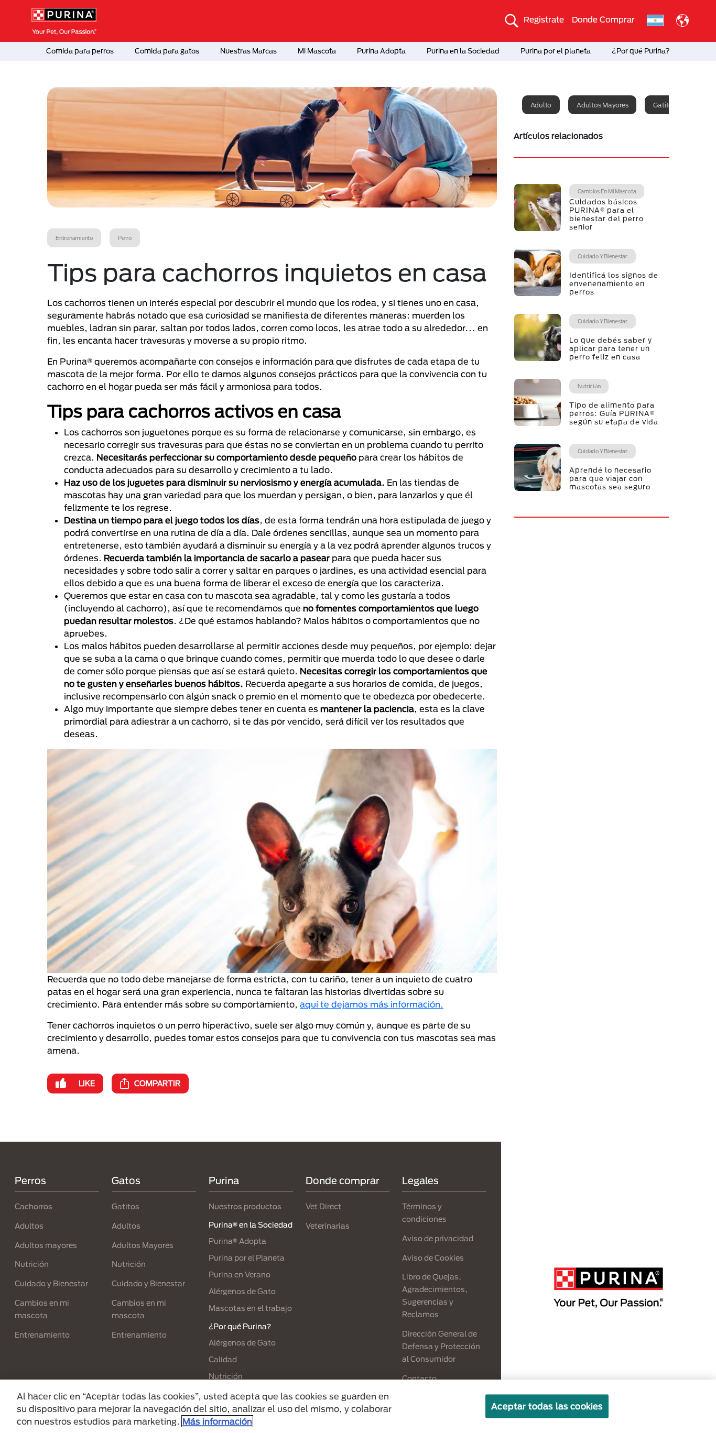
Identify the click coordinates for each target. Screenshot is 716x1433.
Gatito (662, 104)
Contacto (419, 1378)
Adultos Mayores (142, 1245)
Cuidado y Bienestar (51, 1283)
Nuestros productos (245, 1206)
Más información (217, 1421)
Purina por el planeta (555, 51)
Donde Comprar (603, 19)
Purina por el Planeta (247, 1257)
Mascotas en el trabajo (250, 1308)
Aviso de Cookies (433, 1257)
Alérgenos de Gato (242, 1291)
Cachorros (33, 1206)
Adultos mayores (602, 104)
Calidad (223, 1359)
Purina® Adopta (237, 1241)
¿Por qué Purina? (641, 51)
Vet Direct (323, 1206)
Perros (30, 1180)
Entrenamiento (42, 1334)
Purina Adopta (381, 51)
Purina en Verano (239, 1274)
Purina (224, 1180)
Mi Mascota (317, 51)
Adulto (541, 104)
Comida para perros (80, 51)
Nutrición (32, 1264)
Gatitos (125, 1206)
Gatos (126, 1180)
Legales (420, 1180)
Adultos (29, 1225)
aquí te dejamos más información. (371, 1004)
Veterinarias (328, 1225)
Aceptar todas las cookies (547, 1406)
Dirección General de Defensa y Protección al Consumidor (441, 1346)
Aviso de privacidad (437, 1238)
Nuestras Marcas (248, 51)
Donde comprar (342, 1180)
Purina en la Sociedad (463, 51)
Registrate (544, 19)
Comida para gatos (167, 51)
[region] (358, 1406)
